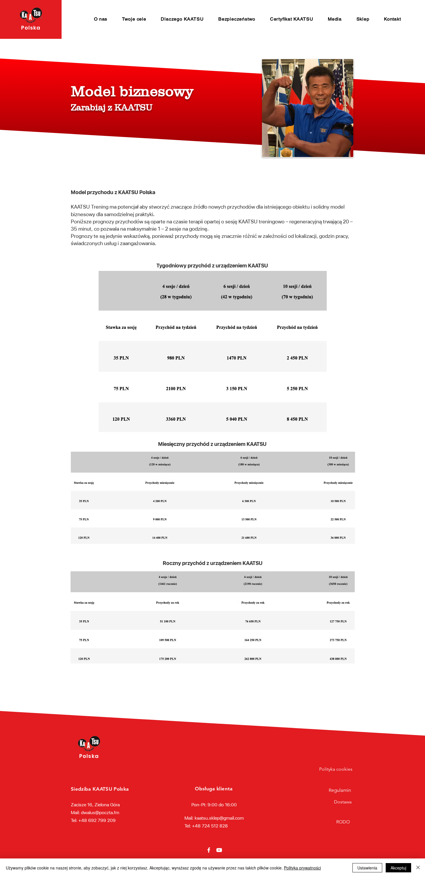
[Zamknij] (418, 867)
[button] (101, 19)
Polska (30, 27)
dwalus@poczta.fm (100, 812)
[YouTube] (219, 850)
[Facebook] (208, 850)
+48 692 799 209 (97, 820)
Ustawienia (367, 868)
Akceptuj (398, 868)
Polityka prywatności (302, 868)
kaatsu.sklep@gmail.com (219, 818)
